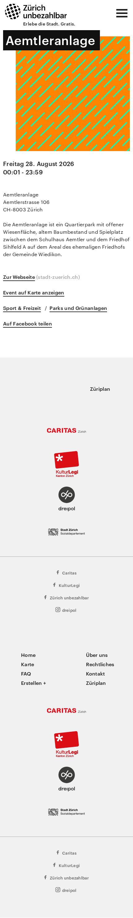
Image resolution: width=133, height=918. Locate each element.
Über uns (97, 654)
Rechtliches (100, 664)
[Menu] (122, 13)
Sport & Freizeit (22, 307)
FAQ (26, 673)
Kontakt (95, 673)
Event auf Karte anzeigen (33, 292)
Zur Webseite (19, 276)
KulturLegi (69, 585)
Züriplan (100, 388)
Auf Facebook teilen (27, 323)
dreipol (69, 610)
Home (28, 654)
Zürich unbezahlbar (69, 597)
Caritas (69, 572)
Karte (27, 664)
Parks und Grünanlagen (78, 307)
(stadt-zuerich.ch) (58, 276)
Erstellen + (33, 682)
